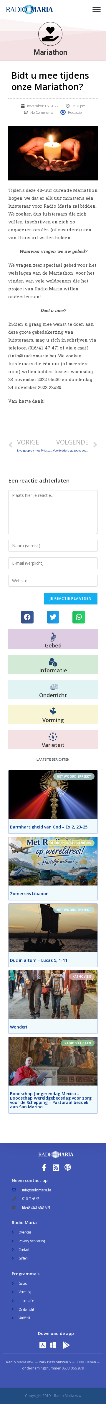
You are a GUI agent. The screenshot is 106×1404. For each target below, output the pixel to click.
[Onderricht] (53, 687)
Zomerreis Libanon (29, 893)
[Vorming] (53, 712)
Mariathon (50, 52)
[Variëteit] (53, 737)
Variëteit (53, 744)
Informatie (53, 670)
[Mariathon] (50, 34)
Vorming (53, 719)
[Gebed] (53, 637)
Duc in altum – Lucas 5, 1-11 (38, 960)
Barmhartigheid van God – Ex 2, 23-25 (48, 827)
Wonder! (18, 1027)
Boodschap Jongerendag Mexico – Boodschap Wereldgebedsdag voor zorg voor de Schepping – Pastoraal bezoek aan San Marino (51, 1100)
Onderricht (53, 695)
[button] (96, 9)
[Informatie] (53, 662)
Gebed (53, 645)
